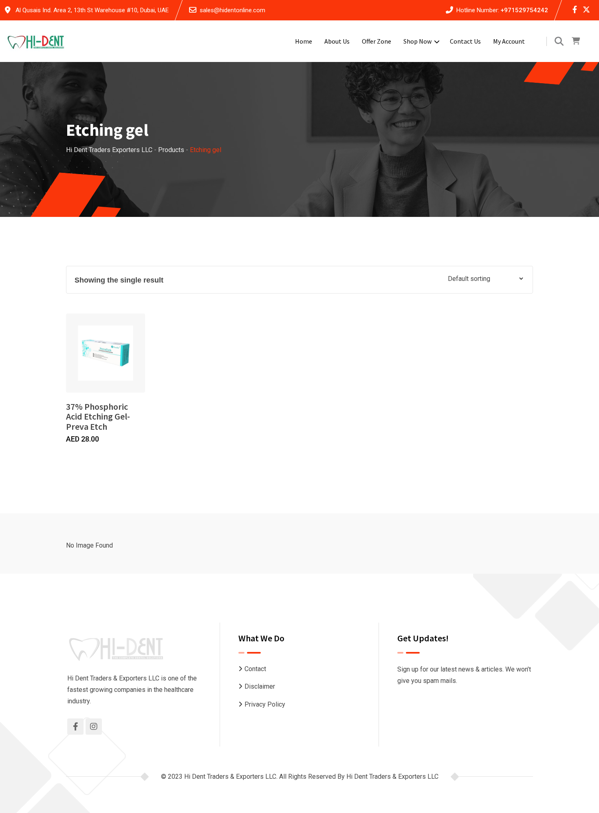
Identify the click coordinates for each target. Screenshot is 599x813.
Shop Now (417, 41)
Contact (255, 669)
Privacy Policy (264, 704)
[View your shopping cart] (576, 41)
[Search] (559, 41)
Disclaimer (259, 686)
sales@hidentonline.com (232, 10)
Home (303, 41)
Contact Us (465, 41)
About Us (337, 41)
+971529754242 (524, 10)
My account (509, 41)
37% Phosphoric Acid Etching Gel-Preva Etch (98, 416)
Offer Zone (376, 41)
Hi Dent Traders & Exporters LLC (392, 776)
